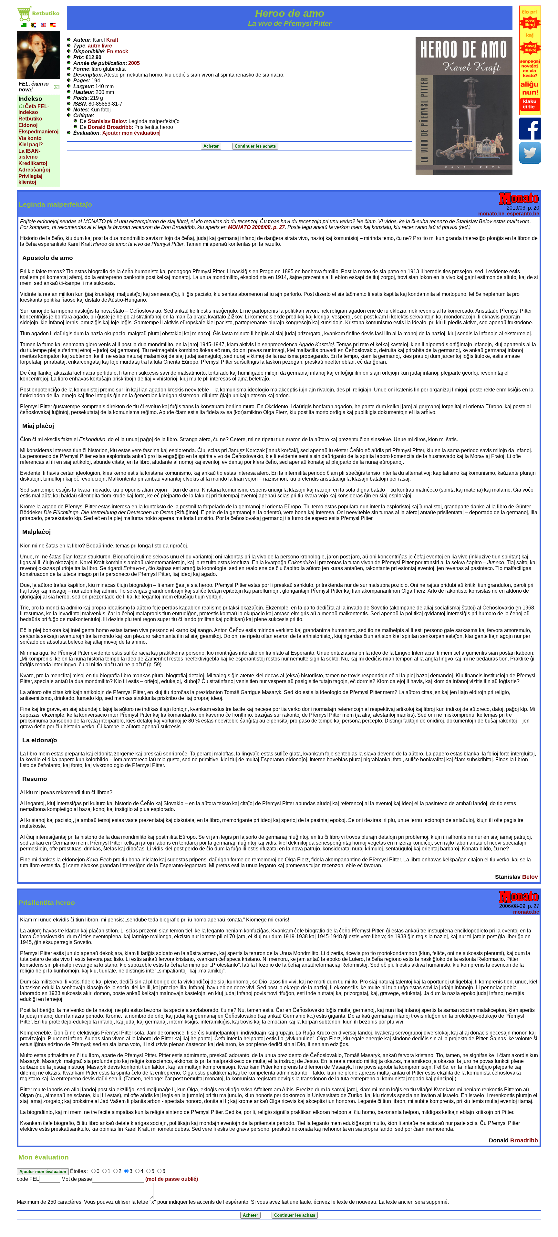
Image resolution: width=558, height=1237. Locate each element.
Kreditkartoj (32, 163)
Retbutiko (30, 118)
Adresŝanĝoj (34, 169)
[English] (43, 25)
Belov (530, 877)
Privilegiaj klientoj (30, 179)
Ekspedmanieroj (38, 131)
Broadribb (524, 1140)
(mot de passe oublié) (171, 1179)
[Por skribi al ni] (56, 87)
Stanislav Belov (107, 121)
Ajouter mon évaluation (131, 133)
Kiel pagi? (30, 144)
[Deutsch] (53, 25)
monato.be (491, 213)
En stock (117, 51)
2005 (134, 63)
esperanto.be (523, 213)
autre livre (100, 45)
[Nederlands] (33, 25)
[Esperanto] (24, 25)
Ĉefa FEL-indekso (33, 109)
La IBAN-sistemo (29, 154)
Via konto (30, 138)
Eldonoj (27, 125)
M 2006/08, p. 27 (256, 227)
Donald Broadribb (110, 127)
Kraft (112, 40)
